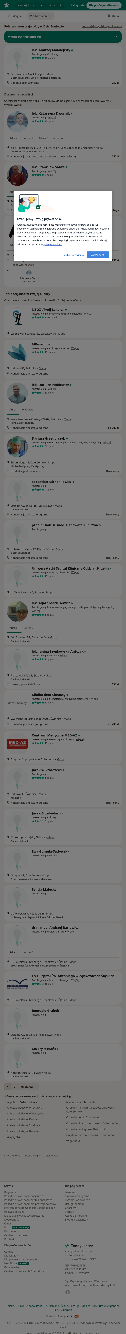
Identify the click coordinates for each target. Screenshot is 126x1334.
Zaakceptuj (98, 254)
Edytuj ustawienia (73, 255)
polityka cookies (52, 244)
